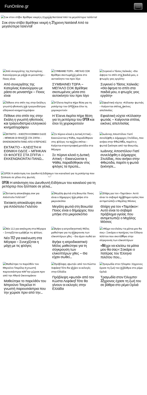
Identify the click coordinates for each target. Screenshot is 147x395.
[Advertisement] (122, 41)
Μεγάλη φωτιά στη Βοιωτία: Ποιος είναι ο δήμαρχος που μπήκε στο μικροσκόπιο (73, 210)
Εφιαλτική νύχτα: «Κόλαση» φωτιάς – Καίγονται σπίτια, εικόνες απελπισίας (120, 119)
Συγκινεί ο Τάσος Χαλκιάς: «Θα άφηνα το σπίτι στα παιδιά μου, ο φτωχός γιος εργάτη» (119, 89)
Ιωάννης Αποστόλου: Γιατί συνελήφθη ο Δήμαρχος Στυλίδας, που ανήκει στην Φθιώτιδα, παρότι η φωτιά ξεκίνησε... (120, 158)
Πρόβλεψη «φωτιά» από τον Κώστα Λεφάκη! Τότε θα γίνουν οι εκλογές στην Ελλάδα (73, 282)
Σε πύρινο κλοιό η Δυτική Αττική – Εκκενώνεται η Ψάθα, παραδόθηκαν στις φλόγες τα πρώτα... (71, 160)
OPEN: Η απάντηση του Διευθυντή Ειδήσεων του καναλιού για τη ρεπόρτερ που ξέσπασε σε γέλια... (49, 184)
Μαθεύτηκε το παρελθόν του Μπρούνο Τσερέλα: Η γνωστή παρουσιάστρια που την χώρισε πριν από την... (25, 286)
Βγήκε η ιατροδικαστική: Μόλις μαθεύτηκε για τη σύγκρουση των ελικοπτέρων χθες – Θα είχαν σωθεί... (69, 249)
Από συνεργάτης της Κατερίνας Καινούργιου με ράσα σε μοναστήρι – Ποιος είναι (24, 89)
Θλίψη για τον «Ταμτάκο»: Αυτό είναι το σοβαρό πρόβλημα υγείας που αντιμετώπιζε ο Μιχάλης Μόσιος (119, 214)
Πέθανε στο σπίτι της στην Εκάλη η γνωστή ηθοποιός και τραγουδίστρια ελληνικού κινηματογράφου (25, 121)
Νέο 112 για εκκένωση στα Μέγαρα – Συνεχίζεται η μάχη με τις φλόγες (23, 241)
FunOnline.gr (17, 6)
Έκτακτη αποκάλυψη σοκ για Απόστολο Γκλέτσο (23, 204)
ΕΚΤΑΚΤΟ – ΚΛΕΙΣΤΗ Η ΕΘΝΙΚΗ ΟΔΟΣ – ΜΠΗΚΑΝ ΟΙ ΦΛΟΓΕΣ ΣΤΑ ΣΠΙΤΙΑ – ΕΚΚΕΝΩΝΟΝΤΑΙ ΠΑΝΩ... (25, 152)
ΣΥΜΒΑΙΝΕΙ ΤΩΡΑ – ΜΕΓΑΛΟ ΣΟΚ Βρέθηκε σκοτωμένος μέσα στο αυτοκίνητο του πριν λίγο (70, 89)
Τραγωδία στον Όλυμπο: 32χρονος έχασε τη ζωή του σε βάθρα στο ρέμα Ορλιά (120, 280)
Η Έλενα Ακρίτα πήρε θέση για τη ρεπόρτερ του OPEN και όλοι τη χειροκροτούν (73, 119)
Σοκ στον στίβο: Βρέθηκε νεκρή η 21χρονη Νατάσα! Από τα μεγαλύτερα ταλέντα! (45, 24)
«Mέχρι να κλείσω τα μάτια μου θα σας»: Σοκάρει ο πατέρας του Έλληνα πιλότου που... (119, 251)
